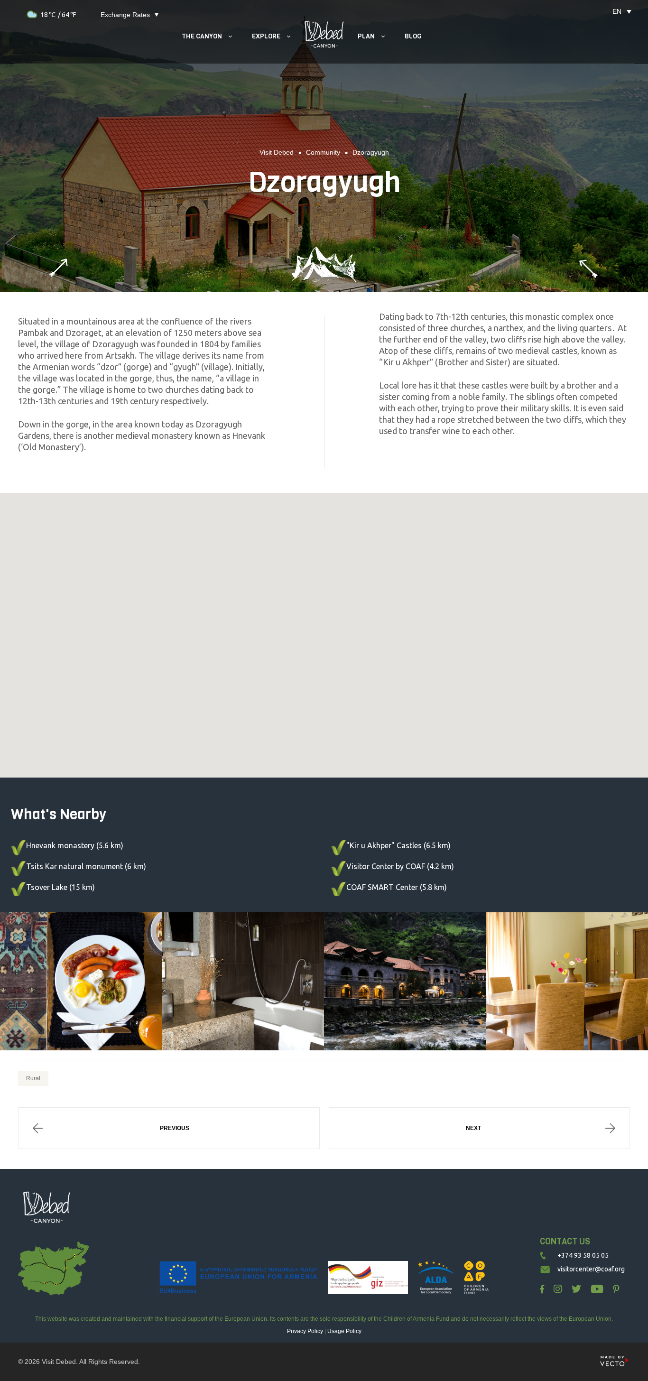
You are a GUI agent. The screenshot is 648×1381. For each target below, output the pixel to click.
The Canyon (202, 36)
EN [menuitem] (616, 11)
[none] (617, 11)
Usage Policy (344, 1331)
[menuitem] (617, 11)
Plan (366, 36)
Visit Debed (59, 1361)
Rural (33, 1078)
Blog (413, 36)
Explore (266, 36)
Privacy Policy (305, 1331)
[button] (324, 632)
